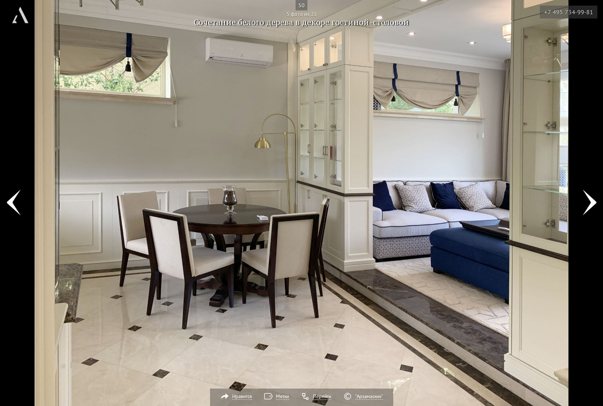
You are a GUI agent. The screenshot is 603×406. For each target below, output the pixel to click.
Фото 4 (13, 203)
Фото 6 (589, 203)
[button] (30, 45)
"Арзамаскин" (369, 396)
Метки (282, 396)
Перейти (322, 396)
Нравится (242, 396)
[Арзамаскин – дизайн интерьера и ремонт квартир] (20, 12)
